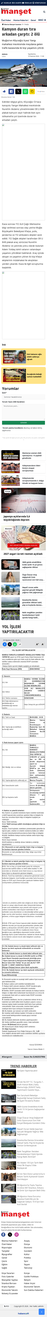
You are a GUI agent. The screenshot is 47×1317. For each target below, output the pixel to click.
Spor (26, 1261)
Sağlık (4, 1268)
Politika (27, 1257)
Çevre (4, 1261)
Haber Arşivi (29, 1283)
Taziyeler (6, 1251)
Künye (27, 1273)
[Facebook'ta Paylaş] (11, 91)
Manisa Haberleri (20, 20)
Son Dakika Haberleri (33, 1290)
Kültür (27, 1254)
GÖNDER (23, 423)
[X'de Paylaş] (18, 91)
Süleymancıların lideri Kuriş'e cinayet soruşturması (31, 468)
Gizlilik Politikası (31, 1276)
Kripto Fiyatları (8, 1286)
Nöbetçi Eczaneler (10, 1293)
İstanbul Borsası (9, 1283)
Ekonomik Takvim (10, 1290)
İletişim (27, 1280)
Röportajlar (7, 1247)
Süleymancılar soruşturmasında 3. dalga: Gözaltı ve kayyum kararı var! (33, 480)
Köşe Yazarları (8, 1273)
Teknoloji (28, 1268)
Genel (33, 20)
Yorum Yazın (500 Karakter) (13, 402)
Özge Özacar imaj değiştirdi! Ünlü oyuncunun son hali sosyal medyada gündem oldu (33, 577)
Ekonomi (28, 1247)
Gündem (28, 1251)
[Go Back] (42, 1312)
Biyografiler (7, 1254)
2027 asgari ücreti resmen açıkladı (23, 553)
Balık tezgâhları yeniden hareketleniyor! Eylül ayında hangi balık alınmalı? (32, 615)
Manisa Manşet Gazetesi (12, 24)
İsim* (4, 393)
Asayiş (26, 24)
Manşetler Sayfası (10, 1280)
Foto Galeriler (8, 1276)
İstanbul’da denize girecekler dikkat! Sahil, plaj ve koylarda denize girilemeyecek (32, 602)
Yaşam (27, 1264)
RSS (7, 1306)
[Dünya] (23, 500)
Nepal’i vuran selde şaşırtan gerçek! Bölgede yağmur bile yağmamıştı (32, 590)
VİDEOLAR (28, 3)
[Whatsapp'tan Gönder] (25, 91)
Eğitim (4, 1264)
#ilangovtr (7, 1056)
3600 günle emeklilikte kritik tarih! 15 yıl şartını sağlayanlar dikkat (32, 564)
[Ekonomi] (23, 537)
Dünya (27, 1244)
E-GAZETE (17, 3)
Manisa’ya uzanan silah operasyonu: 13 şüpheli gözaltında (32, 455)
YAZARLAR (7, 3)
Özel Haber (6, 20)
